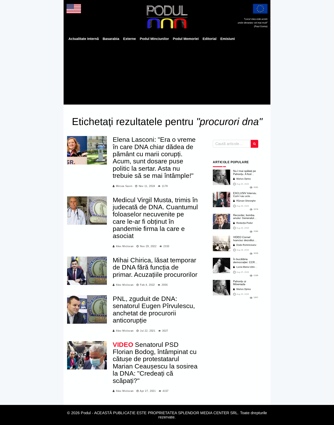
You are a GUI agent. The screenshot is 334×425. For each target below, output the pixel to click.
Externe (129, 39)
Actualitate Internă (83, 39)
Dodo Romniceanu (246, 245)
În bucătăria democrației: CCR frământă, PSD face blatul (245, 264)
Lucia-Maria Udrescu (247, 267)
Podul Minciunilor (154, 39)
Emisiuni (227, 39)
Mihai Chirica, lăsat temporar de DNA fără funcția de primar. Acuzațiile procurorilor (155, 267)
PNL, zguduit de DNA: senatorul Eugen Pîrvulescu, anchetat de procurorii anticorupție (154, 309)
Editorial (209, 39)
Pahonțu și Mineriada (239, 283)
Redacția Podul (244, 223)
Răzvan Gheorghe (246, 200)
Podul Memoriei (186, 39)
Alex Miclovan (125, 246)
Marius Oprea (243, 178)
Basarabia (111, 39)
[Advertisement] (167, 73)
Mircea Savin (124, 186)
